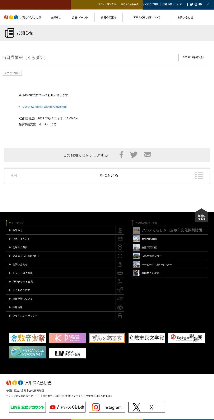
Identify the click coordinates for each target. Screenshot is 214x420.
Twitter (191, 4)
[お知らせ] (56, 17)
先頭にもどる (201, 215)
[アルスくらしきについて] (146, 17)
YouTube (200, 4)
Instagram (195, 4)
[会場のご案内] (108, 17)
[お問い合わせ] (185, 17)
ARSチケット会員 (129, 4)
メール (147, 154)
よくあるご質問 (150, 4)
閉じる (208, 4)
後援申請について (172, 4)
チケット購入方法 (107, 4)
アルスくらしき (25, 17)
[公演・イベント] (79, 17)
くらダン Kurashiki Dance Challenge (42, 106)
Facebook (187, 4)
